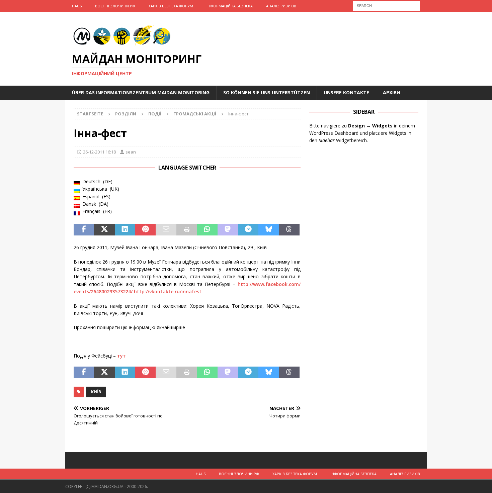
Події (154, 114)
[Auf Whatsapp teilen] (207, 230)
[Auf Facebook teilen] (84, 230)
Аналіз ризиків (281, 5)
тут (121, 356)
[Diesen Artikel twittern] (104, 230)
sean (131, 152)
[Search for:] (386, 5)
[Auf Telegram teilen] (248, 230)
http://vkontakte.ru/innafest (167, 291)
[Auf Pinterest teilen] (145, 230)
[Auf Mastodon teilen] (228, 230)
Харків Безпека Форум (171, 5)
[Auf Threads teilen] (289, 230)
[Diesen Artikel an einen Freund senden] (166, 230)
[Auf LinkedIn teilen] (125, 230)
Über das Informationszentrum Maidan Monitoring (141, 92)
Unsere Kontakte (346, 92)
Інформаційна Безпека (230, 5)
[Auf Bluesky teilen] (268, 230)
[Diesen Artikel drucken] (186, 230)
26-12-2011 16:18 (99, 152)
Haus (77, 5)
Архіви (391, 92)
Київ (96, 392)
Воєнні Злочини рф (115, 5)
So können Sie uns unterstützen (266, 92)
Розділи (125, 114)
